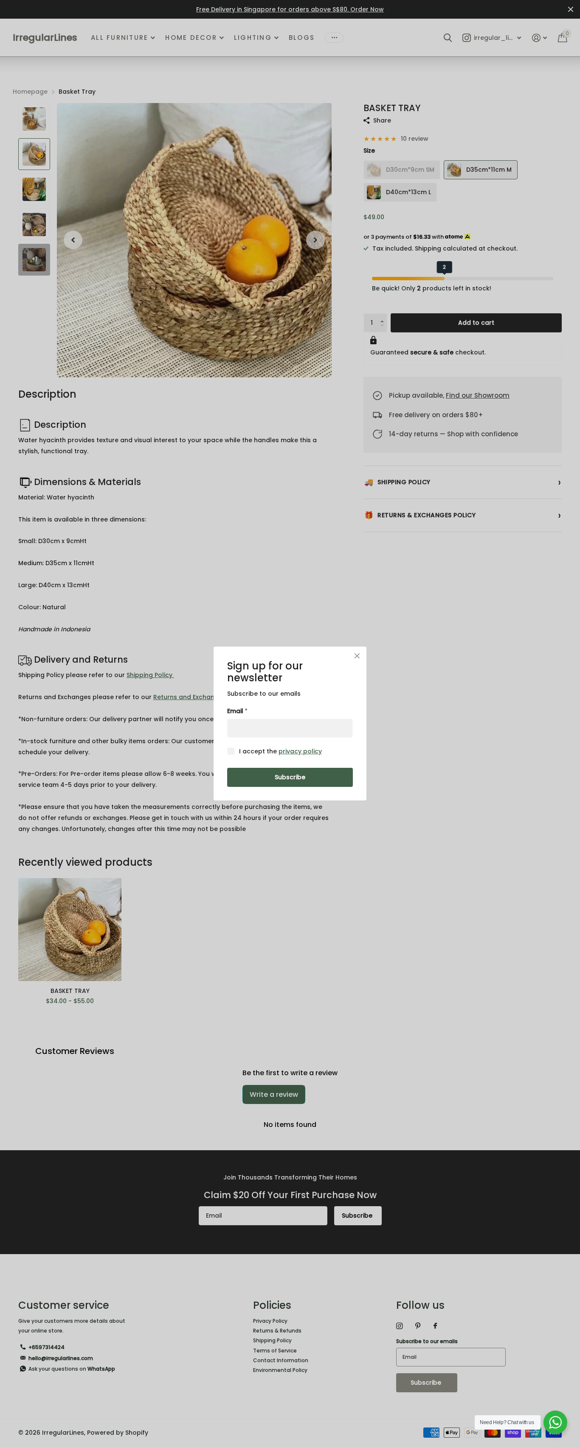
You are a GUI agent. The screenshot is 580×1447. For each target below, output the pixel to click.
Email (237, 711)
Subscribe (290, 777)
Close (357, 656)
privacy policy (300, 751)
